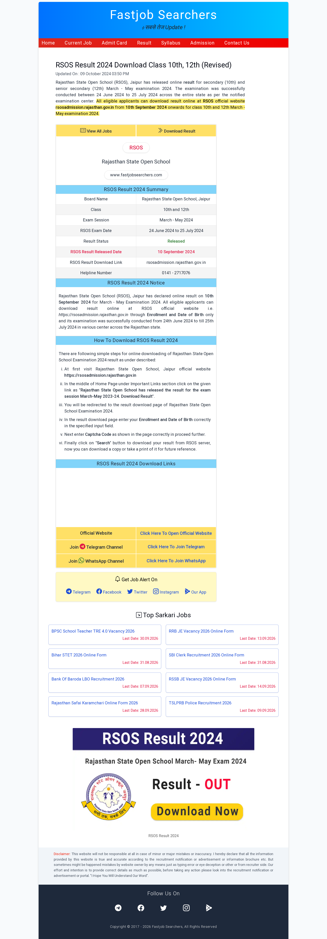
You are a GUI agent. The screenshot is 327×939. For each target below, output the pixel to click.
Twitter (140, 592)
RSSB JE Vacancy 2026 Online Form (202, 679)
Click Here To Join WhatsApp (176, 560)
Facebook (111, 592)
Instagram (169, 592)
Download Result (179, 131)
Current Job (78, 43)
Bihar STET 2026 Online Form (79, 655)
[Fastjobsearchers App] (209, 908)
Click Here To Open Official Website (176, 533)
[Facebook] (141, 908)
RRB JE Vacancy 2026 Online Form (201, 631)
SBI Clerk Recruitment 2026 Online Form (206, 655)
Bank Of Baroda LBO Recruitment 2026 (87, 679)
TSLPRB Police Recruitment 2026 (200, 703)
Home (48, 43)
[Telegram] (118, 908)
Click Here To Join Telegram (176, 546)
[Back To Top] (320, 933)
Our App (198, 592)
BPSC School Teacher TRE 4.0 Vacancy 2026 (93, 631)
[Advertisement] (136, 497)
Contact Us (237, 43)
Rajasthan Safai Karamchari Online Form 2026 (94, 703)
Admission (202, 43)
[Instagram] (186, 908)
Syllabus (171, 43)
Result (144, 43)
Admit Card (114, 43)
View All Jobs (99, 131)
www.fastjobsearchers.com (136, 175)
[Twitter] (163, 908)
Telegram (81, 592)
